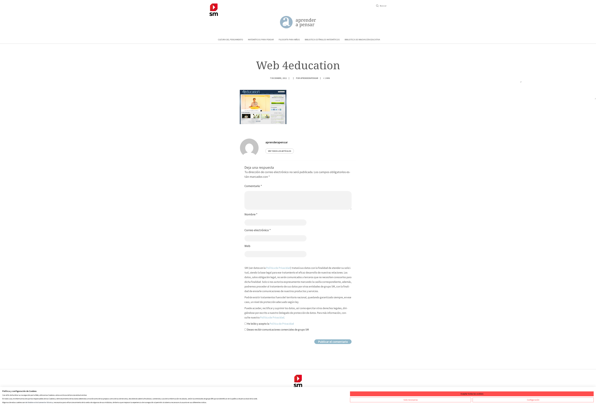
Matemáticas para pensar (261, 39)
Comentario (253, 186)
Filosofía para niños (289, 39)
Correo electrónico (257, 230)
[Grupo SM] (214, 9)
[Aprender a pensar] (298, 22)
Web (247, 246)
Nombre (250, 214)
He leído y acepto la (270, 323)
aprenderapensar (309, 78)
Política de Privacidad (278, 268)
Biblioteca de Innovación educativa (362, 39)
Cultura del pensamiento (230, 39)
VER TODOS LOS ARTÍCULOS (279, 151)
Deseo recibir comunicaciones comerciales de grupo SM (277, 329)
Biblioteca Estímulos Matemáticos (322, 39)
